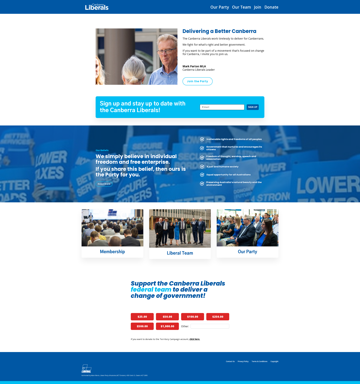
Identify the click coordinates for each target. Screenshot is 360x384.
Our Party (219, 7)
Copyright (274, 361)
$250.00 (217, 317)
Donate (271, 7)
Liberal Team (180, 253)
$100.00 (192, 317)
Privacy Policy (243, 361)
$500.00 (142, 326)
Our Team (241, 7)
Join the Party (197, 81)
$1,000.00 (167, 326)
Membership (112, 252)
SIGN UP (252, 107)
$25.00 (142, 317)
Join (257, 7)
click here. (194, 339)
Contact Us (230, 361)
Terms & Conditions (259, 361)
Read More (104, 183)
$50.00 (167, 317)
